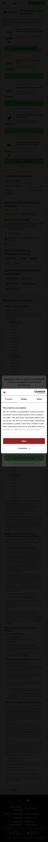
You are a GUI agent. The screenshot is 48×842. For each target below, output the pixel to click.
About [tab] (39, 399)
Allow (24, 441)
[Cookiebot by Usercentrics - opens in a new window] (34, 392)
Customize (22, 448)
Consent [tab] (8, 399)
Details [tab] (24, 399)
